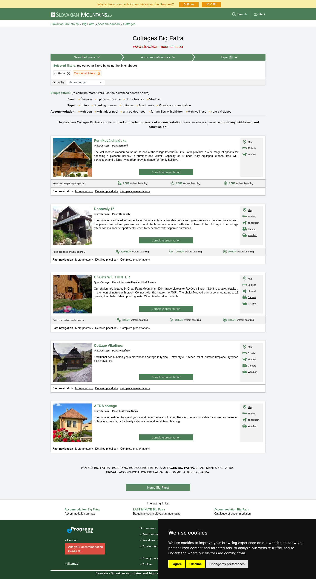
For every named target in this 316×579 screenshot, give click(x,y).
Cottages (127, 105)
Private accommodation (175, 105)
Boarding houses (105, 105)
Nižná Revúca (135, 99)
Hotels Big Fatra (95, 467)
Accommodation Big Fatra (187, 472)
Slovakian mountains (156, 540)
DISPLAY (189, 4)
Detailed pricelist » (106, 191)
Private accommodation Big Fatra (134, 472)
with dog (86, 111)
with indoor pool (107, 111)
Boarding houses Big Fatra (135, 467)
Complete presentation (166, 172)
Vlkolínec (155, 99)
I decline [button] (195, 564)
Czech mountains (153, 534)
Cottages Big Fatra (177, 467)
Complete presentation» (135, 191)
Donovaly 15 (104, 209)
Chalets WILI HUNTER (112, 277)
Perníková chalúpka (110, 140)
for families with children (167, 111)
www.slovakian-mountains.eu (158, 46)
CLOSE (211, 4)
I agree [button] (177, 564)
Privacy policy (151, 558)
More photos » (84, 191)
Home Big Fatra (158, 487)
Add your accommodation (85, 549)
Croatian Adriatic (153, 546)
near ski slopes (221, 111)
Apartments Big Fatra (214, 467)
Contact (72, 540)
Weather (252, 235)
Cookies (147, 564)
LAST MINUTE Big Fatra (149, 509)
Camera (252, 229)
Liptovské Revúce (109, 99)
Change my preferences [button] (227, 564)
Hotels (84, 105)
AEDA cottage (105, 406)
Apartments (146, 105)
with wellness (197, 111)
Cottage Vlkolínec (108, 345)
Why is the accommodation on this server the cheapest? (136, 4)
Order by (58, 82)
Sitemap (72, 563)
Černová (86, 99)
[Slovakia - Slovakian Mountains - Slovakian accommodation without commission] (81, 14)
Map (250, 142)
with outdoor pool (134, 111)
